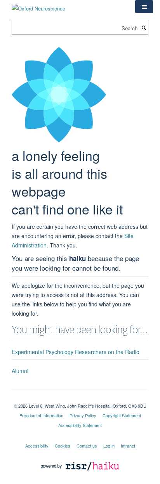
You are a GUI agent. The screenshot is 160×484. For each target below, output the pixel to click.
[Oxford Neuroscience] (38, 5)
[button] (144, 6)
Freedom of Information (41, 415)
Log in (109, 446)
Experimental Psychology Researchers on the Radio (75, 352)
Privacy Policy (83, 415)
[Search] (143, 27)
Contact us (87, 446)
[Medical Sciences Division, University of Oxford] (80, 399)
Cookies (62, 446)
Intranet (128, 446)
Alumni (20, 371)
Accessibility (37, 446)
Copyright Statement (122, 415)
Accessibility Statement (80, 425)
